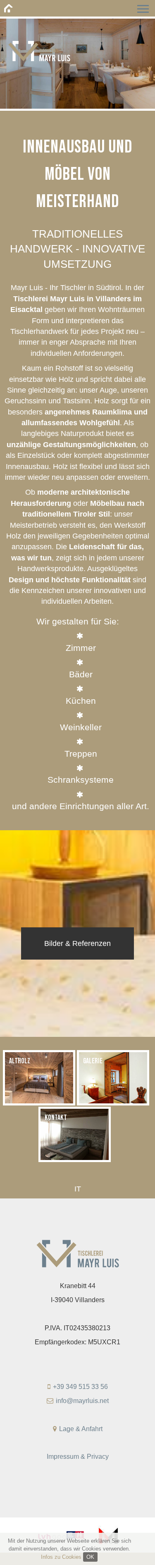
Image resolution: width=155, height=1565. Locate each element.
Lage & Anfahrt (81, 1428)
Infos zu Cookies (61, 1557)
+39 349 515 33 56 (80, 1386)
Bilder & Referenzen (77, 943)
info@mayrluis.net (82, 1400)
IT (77, 1189)
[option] (77, 54)
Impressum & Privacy (78, 1456)
